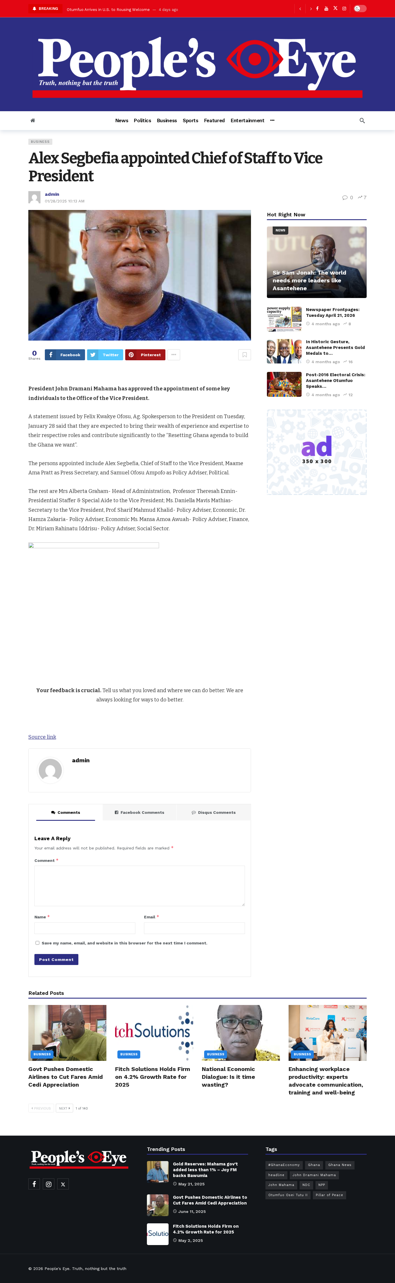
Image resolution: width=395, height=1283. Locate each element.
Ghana (314, 1165)
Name (42, 917)
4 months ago (325, 323)
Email (151, 917)
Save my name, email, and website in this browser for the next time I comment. (124, 943)
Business (40, 142)
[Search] (362, 120)
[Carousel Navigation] (305, 8)
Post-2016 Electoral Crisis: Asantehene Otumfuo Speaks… (335, 380)
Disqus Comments (217, 812)
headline (276, 1175)
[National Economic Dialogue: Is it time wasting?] (241, 1033)
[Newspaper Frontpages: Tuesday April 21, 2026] (284, 319)
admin (52, 194)
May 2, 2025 (190, 1240)
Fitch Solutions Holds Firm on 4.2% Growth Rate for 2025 (152, 1076)
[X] (335, 8)
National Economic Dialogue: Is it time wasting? (228, 1076)
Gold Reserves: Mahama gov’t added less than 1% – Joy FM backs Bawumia (205, 1169)
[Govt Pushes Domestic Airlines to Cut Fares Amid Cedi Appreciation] (67, 1033)
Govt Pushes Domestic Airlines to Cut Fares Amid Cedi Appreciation (65, 1076)
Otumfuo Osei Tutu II (288, 1195)
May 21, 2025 (191, 1184)
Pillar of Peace (329, 1195)
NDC (306, 1185)
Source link (42, 737)
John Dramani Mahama (314, 1175)
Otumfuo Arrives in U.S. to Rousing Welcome (108, 8)
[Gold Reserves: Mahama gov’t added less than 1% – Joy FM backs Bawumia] (158, 1172)
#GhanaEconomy (284, 1165)
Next (63, 1108)
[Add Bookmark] (244, 354)
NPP (321, 1185)
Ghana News (340, 1165)
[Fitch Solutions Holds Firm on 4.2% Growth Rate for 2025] (154, 1033)
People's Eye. (58, 1268)
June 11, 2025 (192, 1211)
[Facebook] (317, 8)
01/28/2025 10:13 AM (64, 201)
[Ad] (317, 452)
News (280, 230)
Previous (42, 1108)
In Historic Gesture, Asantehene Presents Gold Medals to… (335, 347)
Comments (69, 812)
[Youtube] (326, 8)
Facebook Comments (142, 812)
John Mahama (281, 1185)
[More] (272, 120)
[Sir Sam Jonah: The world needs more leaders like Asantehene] (317, 262)
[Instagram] (344, 8)
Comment (46, 860)
